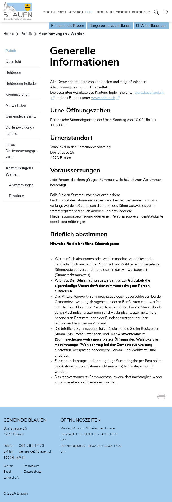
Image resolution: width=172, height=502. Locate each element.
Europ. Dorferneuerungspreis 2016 (23, 151)
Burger (109, 12)
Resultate (16, 196)
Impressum (31, 466)
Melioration (123, 12)
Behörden (13, 72)
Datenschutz (32, 471)
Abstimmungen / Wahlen (23, 171)
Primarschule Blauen (67, 26)
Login (166, 12)
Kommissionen (17, 94)
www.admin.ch (105, 98)
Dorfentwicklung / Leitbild (20, 131)
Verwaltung (75, 12)
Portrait (61, 12)
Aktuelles (49, 12)
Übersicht (13, 62)
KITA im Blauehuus (151, 26)
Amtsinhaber (16, 105)
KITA (147, 12)
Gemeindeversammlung (23, 116)
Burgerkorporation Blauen (110, 26)
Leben (99, 12)
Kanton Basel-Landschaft (10, 471)
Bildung (137, 12)
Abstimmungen (21, 185)
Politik (89, 12)
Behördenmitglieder (21, 83)
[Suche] (156, 12)
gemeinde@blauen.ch (35, 451)
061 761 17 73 (31, 445)
